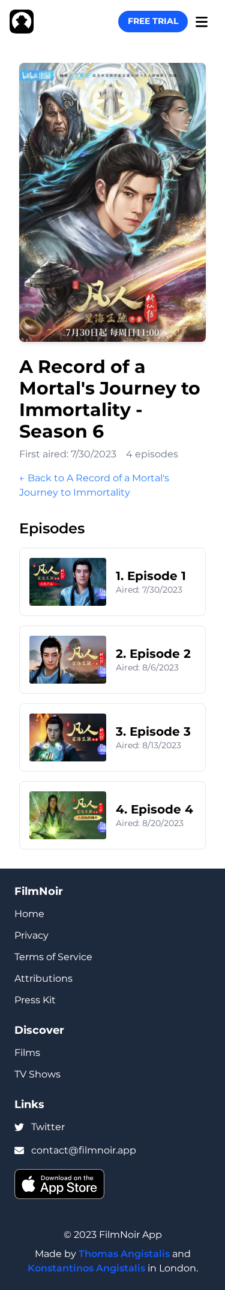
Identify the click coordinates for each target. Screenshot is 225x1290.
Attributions (43, 978)
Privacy (31, 935)
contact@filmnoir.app (83, 1150)
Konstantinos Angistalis (86, 1268)
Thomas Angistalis (124, 1253)
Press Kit (35, 1000)
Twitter (48, 1127)
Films (27, 1052)
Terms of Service (53, 957)
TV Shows (37, 1074)
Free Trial (153, 21)
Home (29, 913)
